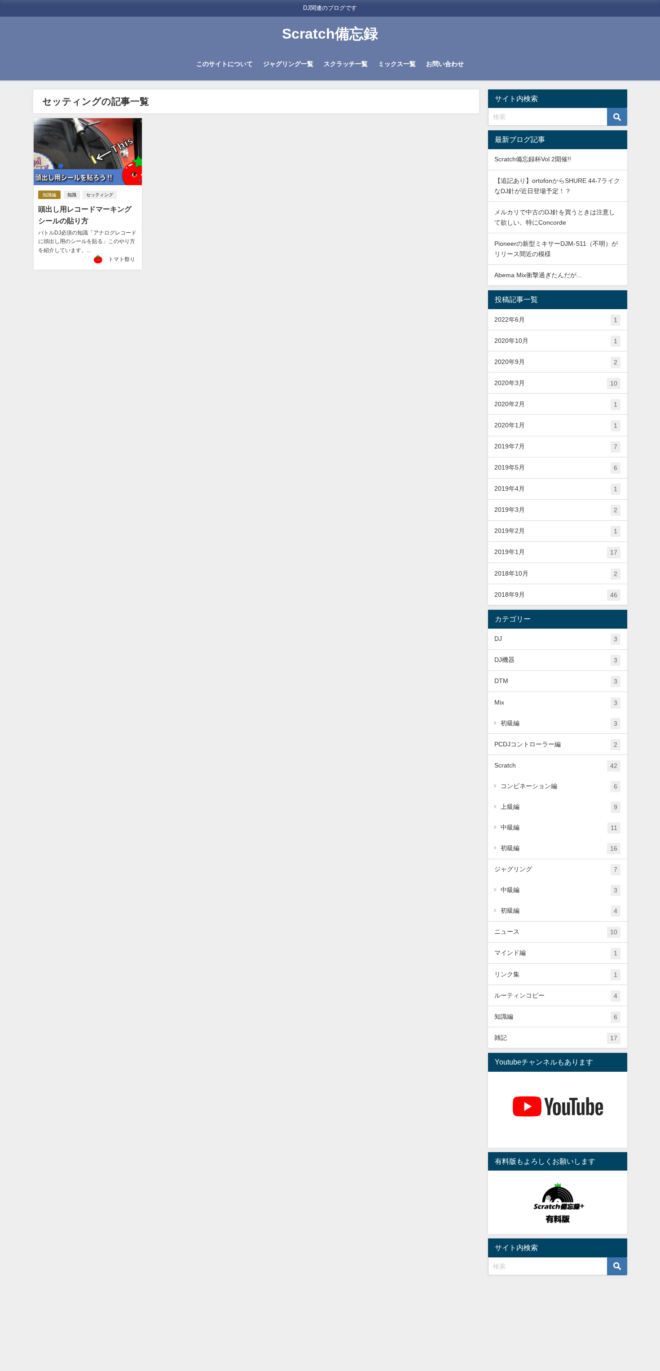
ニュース (555, 931)
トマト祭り (121, 259)
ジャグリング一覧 (288, 64)
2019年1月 (555, 552)
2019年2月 (555, 531)
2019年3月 (555, 509)
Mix (555, 702)
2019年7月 (555, 446)
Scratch (555, 765)
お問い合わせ (445, 64)
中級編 (559, 827)
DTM (555, 681)
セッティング (99, 195)
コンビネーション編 (559, 786)
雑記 (555, 1037)
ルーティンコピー (555, 995)
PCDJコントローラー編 (555, 744)
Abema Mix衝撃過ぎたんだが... (538, 275)
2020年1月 (555, 425)
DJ (555, 638)
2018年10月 (555, 573)
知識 (71, 195)
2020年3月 (555, 383)
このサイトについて (224, 64)
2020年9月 (555, 362)
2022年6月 (555, 319)
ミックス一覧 (397, 64)
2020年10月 (555, 340)
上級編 (559, 806)
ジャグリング (555, 869)
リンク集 (555, 974)
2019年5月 (555, 467)
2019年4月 (555, 488)
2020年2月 (555, 404)
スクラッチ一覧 (346, 64)
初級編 (559, 723)
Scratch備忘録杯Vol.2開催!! (532, 159)
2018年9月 (555, 594)
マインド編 (555, 952)
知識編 (49, 195)
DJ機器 (555, 660)
